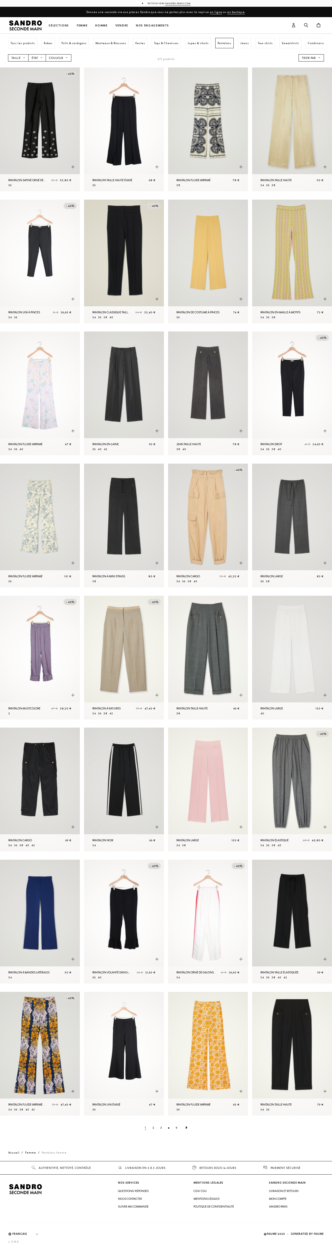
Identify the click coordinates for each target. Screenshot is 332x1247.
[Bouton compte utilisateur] (293, 25)
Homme (101, 25)
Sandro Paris (278, 1206)
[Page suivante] (186, 1127)
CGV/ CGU (200, 1190)
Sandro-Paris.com (178, 3)
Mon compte (278, 1198)
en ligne (216, 11)
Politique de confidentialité (213, 1206)
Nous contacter (130, 1198)
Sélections (59, 25)
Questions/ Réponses (133, 1190)
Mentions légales (206, 1198)
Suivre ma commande (133, 1206)
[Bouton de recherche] (306, 25)
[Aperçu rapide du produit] (73, 167)
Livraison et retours (284, 1190)
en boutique (236, 11)
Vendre (121, 25)
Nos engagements (152, 25)
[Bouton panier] (318, 25)
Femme (82, 25)
